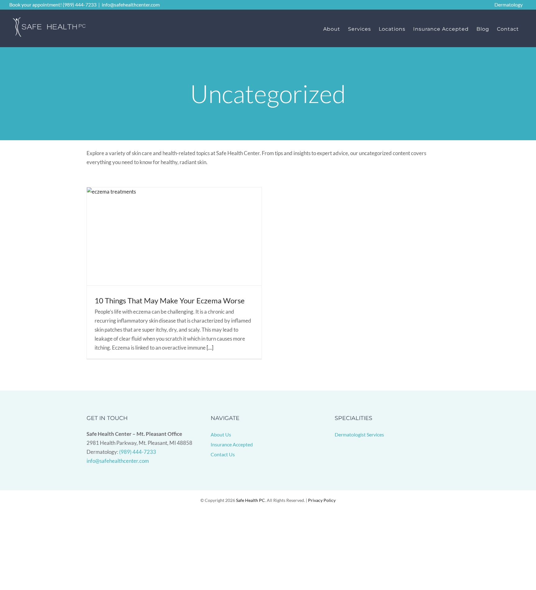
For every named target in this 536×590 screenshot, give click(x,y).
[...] (210, 347)
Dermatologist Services (359, 434)
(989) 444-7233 (137, 452)
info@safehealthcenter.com (131, 4)
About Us (221, 434)
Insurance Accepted (232, 444)
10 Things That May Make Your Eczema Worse (170, 300)
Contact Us (223, 454)
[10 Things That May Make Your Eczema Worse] (174, 236)
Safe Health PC (250, 500)
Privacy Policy (322, 500)
